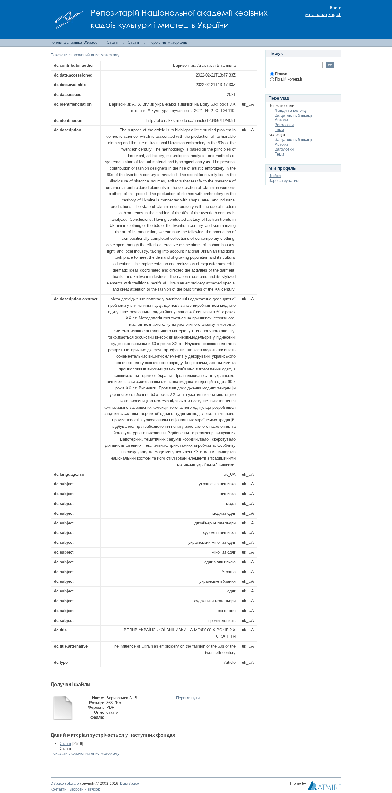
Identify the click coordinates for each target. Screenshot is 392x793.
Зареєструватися (284, 180)
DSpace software (65, 783)
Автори (281, 120)
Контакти (58, 789)
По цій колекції (288, 79)
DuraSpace (129, 783)
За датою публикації (293, 115)
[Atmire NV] (324, 787)
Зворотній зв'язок (84, 789)
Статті (112, 42)
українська (316, 14)
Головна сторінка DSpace (74, 42)
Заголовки (284, 124)
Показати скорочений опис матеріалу (85, 55)
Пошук (281, 74)
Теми (279, 129)
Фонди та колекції (291, 110)
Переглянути (188, 698)
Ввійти (335, 7)
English (334, 14)
